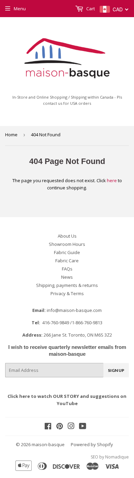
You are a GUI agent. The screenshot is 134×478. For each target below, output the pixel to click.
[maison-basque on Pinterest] (59, 427)
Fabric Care (67, 260)
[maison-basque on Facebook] (48, 427)
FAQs (67, 269)
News (67, 277)
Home (11, 134)
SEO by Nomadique (110, 457)
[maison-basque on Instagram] (71, 427)
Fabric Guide (67, 252)
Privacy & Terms (67, 293)
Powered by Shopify (92, 444)
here (112, 180)
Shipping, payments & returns (67, 285)
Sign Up (116, 370)
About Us (67, 236)
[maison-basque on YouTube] (82, 427)
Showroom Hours (67, 244)
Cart (90, 8)
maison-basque (48, 444)
